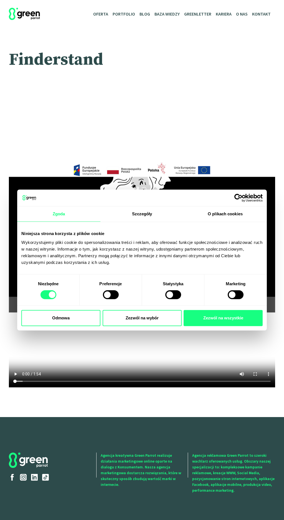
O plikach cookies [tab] (225, 213)
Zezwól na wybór (142, 317)
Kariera (224, 14)
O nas (242, 14)
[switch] (111, 294)
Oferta (100, 14)
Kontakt (261, 14)
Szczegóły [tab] (142, 213)
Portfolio (124, 14)
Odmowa (61, 317)
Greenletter (197, 14)
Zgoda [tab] (59, 213)
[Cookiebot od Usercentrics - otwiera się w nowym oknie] (238, 198)
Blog (145, 14)
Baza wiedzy (167, 14)
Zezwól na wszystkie (223, 317)
